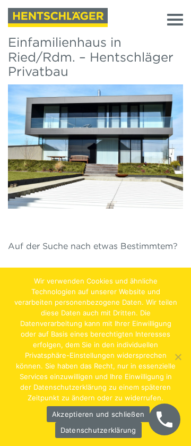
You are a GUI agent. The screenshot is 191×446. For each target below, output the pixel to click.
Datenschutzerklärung (98, 430)
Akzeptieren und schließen (98, 414)
